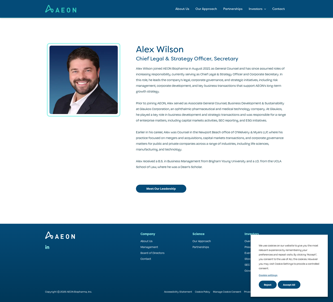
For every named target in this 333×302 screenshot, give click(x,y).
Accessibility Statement (178, 291)
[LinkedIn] (47, 247)
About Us (182, 9)
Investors (255, 9)
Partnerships (232, 9)
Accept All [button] (289, 284)
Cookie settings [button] (268, 275)
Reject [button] (267, 284)
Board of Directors (152, 253)
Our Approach (206, 9)
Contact (278, 9)
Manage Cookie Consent (227, 291)
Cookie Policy (202, 291)
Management (149, 247)
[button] (264, 8)
